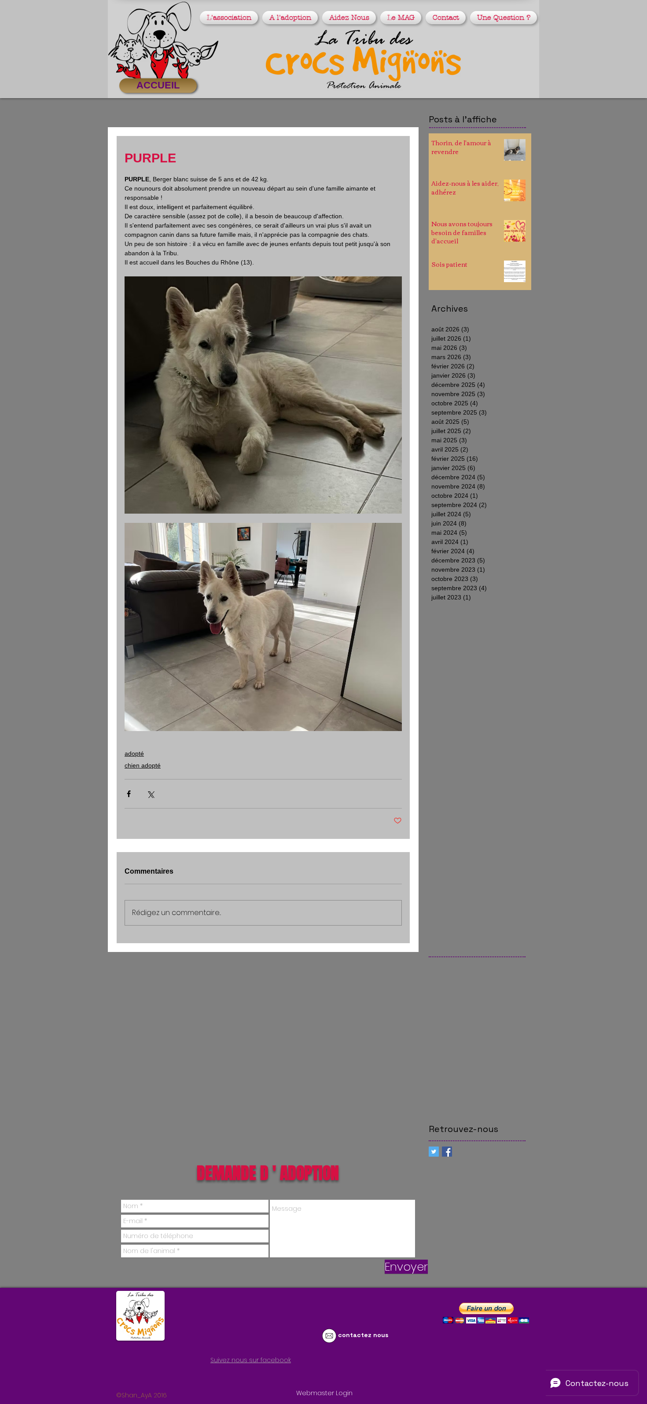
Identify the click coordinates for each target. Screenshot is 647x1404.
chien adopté (143, 765)
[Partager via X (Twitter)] (150, 794)
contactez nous (363, 1335)
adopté (134, 753)
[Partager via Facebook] (129, 794)
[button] (230, 17)
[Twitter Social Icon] (434, 1152)
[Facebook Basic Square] (447, 1152)
